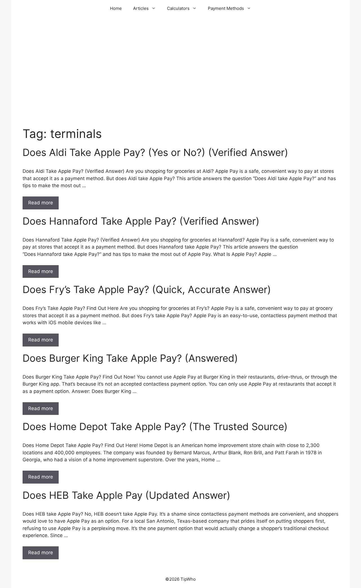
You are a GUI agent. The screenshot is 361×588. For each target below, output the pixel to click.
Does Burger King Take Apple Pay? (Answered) (130, 358)
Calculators (178, 8)
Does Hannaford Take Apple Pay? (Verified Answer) (141, 221)
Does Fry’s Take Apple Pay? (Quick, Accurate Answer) (147, 289)
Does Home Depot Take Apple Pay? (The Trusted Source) (155, 426)
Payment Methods (226, 8)
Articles (141, 8)
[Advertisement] (180, 81)
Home (116, 8)
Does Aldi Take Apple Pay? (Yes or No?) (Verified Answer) (155, 152)
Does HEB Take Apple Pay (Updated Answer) (126, 495)
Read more (40, 202)
